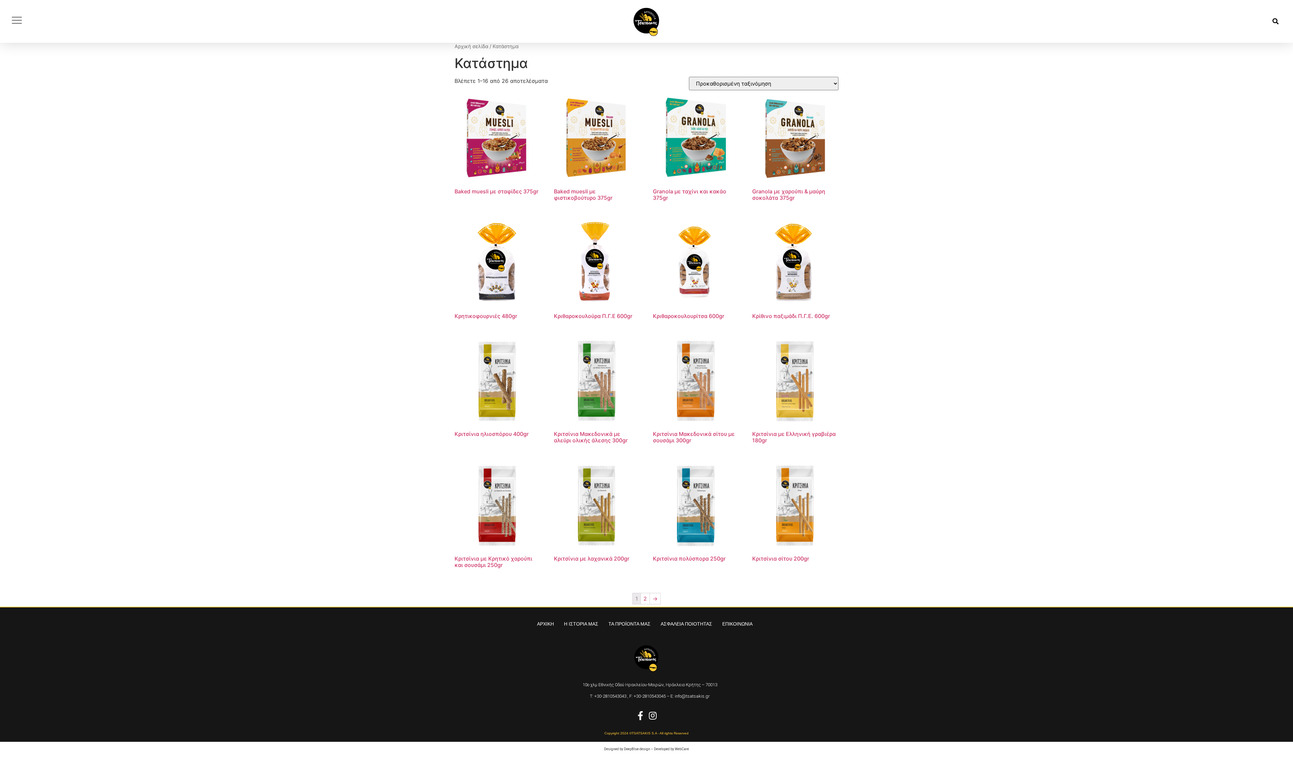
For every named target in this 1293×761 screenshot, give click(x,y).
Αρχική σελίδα (471, 46)
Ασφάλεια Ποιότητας (686, 624)
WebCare (682, 749)
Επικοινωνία (737, 624)
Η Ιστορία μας (581, 624)
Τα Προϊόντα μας (629, 624)
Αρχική (545, 624)
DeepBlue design (637, 749)
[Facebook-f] (640, 715)
